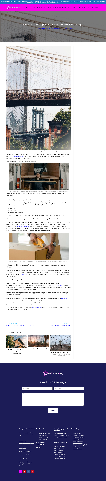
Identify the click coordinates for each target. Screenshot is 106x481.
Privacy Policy (22, 448)
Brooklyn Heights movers (23, 226)
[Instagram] (20, 471)
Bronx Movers (59, 450)
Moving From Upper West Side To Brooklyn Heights (59, 28)
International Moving (78, 435)
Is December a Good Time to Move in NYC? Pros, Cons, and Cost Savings (60, 354)
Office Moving (77, 439)
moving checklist (27, 316)
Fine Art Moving (77, 433)
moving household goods (39, 316)
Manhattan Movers (60, 446)
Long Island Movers (60, 454)
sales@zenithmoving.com (26, 443)
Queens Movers (59, 452)
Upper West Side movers (62, 201)
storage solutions (51, 316)
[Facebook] (28, 471)
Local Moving (76, 447)
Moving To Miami (60, 458)
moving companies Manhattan (16, 156)
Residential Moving (78, 443)
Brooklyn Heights (37, 307)
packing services (24, 274)
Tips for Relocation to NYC (38, 349)
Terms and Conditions (25, 451)
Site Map (38, 447)
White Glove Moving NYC (80, 445)
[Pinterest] (32, 471)
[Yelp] (24, 471)
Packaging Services (78, 441)
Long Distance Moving (79, 437)
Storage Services (77, 449)
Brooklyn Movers (59, 448)
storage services (57, 285)
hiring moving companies (16, 316)
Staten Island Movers (61, 456)
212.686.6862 (40, 444)
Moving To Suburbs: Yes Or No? (16, 350)
